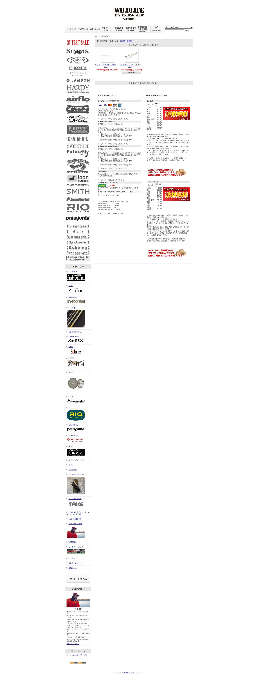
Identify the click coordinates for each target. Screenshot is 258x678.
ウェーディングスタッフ (77, 474)
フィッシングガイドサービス (77, 655)
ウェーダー (73, 470)
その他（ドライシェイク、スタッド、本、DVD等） (78, 513)
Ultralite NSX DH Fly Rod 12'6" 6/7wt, (105, 66)
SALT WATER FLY (75, 519)
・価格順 (122, 41)
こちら (106, 196)
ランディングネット (76, 332)
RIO (70, 407)
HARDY (71, 372)
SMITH (71, 358)
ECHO (71, 286)
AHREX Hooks (74, 337)
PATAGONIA (73, 425)
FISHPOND (73, 271)
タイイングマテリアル (77, 460)
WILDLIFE (128, 673)
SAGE (71, 396)
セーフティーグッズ (76, 547)
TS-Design (72, 308)
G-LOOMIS (73, 297)
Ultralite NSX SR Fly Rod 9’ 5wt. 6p (130, 66)
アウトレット (73, 558)
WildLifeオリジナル (75, 524)
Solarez (71, 347)
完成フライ (73, 568)
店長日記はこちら (73, 644)
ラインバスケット (75, 499)
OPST (71, 446)
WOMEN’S (72, 542)
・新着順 (128, 41)
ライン (71, 465)
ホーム (97, 36)
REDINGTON (73, 435)
